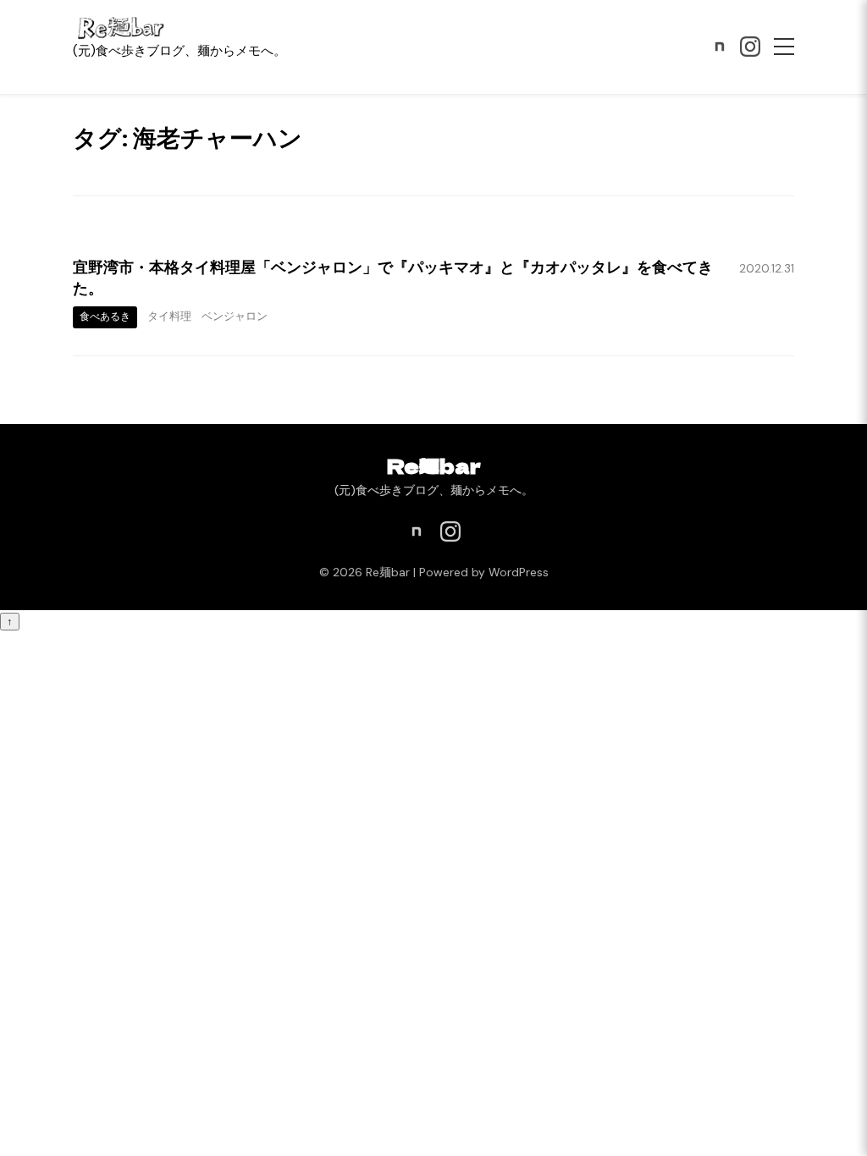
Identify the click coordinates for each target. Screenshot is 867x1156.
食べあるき (105, 316)
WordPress (519, 572)
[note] (720, 46)
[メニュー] (784, 46)
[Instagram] (750, 46)
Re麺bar (434, 465)
